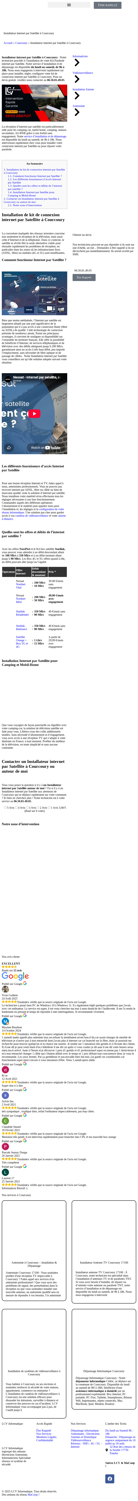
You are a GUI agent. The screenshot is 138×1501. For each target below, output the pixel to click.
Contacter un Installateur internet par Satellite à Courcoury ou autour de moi (31, 200)
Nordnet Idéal (20, 600)
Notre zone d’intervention (25, 205)
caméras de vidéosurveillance (31, 515)
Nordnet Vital (20, 586)
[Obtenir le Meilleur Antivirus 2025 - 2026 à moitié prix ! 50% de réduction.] (99, 228)
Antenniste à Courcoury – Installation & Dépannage (34, 1264)
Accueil (8, 42)
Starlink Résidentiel (22, 613)
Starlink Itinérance (21, 627)
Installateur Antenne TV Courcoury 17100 (104, 1262)
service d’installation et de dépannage (45, 136)
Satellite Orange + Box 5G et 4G (22, 641)
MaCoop (33, 1494)
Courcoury (21, 42)
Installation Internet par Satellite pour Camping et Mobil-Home (31, 194)
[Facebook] (109, 1478)
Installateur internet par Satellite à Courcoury (29, 33)
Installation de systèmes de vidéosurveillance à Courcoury (34, 1373)
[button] (69, 5)
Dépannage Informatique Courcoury (104, 1371)
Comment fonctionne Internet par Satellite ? (35, 175)
